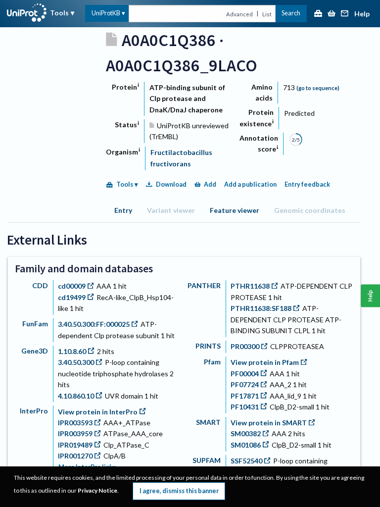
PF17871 (245, 396)
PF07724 (245, 384)
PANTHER (204, 285)
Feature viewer (234, 210)
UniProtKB (106, 13)
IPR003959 (75, 433)
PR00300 (245, 346)
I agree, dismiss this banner (179, 491)
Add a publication (250, 184)
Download (171, 184)
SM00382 (246, 433)
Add (210, 184)
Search (291, 13)
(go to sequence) (317, 88)
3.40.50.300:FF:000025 (94, 324)
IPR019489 (75, 445)
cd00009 (72, 286)
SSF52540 (246, 460)
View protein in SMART (269, 422)
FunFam (35, 323)
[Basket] (331, 14)
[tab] (123, 210)
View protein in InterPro (98, 411)
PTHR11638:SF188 (261, 308)
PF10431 (245, 407)
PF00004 (245, 373)
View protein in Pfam (265, 362)
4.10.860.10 (76, 396)
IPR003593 (75, 422)
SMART (208, 422)
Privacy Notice (97, 490)
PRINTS (208, 346)
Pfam (212, 361)
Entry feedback (307, 184)
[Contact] (345, 14)
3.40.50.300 (76, 362)
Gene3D (34, 351)
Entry (123, 210)
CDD (40, 285)
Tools (59, 12)
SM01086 (246, 445)
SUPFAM (206, 460)
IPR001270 (75, 456)
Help (362, 14)
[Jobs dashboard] (318, 14)
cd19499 (72, 297)
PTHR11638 (250, 286)
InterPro (34, 410)
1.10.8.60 (72, 351)
